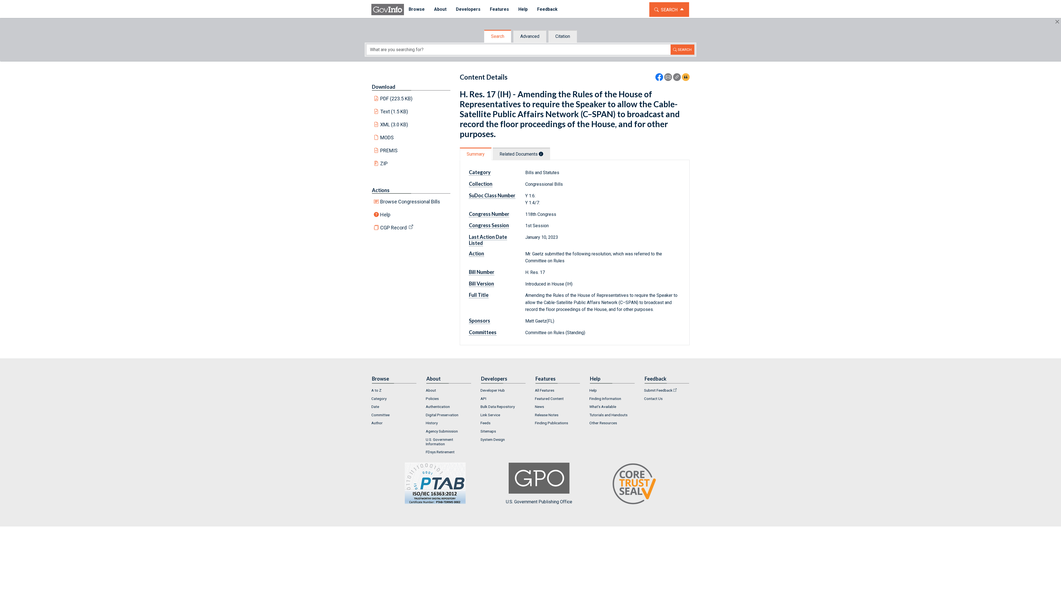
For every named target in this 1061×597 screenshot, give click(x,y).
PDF (396, 98)
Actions (381, 190)
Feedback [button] (547, 9)
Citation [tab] (562, 36)
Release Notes (546, 415)
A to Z (376, 390)
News (539, 406)
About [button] (440, 9)
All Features (544, 390)
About (431, 390)
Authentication (438, 406)
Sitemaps (488, 431)
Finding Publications (551, 423)
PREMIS (389, 150)
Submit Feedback (658, 390)
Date (375, 406)
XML (394, 124)
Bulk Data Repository (497, 406)
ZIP (384, 163)
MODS (387, 137)
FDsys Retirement (440, 452)
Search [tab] (497, 36)
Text (394, 111)
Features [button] (499, 9)
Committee (380, 415)
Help (385, 215)
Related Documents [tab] (519, 154)
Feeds (485, 423)
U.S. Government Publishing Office (539, 501)
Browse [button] (417, 9)
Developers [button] (468, 9)
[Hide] (1057, 21)
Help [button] (523, 9)
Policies (432, 398)
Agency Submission (442, 431)
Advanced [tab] (529, 36)
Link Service (490, 415)
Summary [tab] (476, 154)
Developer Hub (492, 390)
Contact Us (653, 398)
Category (379, 398)
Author (377, 423)
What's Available (602, 406)
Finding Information (605, 398)
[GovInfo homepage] (387, 9)
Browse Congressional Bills (410, 202)
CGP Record (393, 228)
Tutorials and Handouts (608, 415)
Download (383, 87)
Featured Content (549, 398)
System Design (492, 439)
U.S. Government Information (439, 441)
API (483, 398)
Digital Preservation (442, 415)
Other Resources (603, 423)
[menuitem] (416, 9)
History (432, 423)
